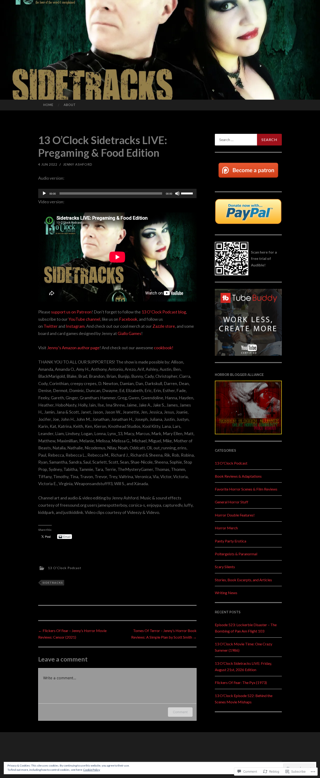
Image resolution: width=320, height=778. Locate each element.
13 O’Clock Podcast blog (163, 311)
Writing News (226, 592)
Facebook (128, 319)
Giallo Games (129, 333)
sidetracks (52, 582)
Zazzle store (164, 326)
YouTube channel (84, 319)
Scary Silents (225, 566)
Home (48, 105)
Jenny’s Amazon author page (73, 347)
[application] (117, 193)
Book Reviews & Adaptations (238, 476)
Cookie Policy (91, 769)
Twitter (51, 326)
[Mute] (177, 193)
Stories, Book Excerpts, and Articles (243, 580)
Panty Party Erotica (230, 541)
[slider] (187, 193)
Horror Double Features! (235, 515)
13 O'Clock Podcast (64, 568)
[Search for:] (248, 139)
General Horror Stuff (231, 502)
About (70, 105)
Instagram (75, 326)
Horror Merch (226, 528)
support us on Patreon (71, 311)
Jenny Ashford (77, 164)
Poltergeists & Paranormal (236, 554)
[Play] (44, 193)
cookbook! (163, 347)
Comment (180, 712)
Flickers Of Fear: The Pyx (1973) (241, 682)
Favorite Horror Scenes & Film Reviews (246, 489)
